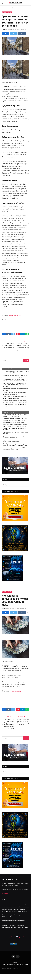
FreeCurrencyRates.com (9, 937)
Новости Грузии (6, 12)
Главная (14, 962)
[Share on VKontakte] (22, 33)
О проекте (5, 893)
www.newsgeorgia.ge (15, 315)
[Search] (28, 3)
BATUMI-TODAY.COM (11, 969)
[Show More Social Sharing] (27, 33)
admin (5, 29)
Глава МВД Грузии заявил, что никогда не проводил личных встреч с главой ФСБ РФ (23, 347)
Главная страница (6, 8)
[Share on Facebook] (5, 33)
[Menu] (3, 3)
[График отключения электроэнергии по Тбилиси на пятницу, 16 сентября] (15, 46)
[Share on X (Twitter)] (13, 33)
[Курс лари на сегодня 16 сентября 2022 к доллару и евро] (15, 625)
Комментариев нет (22, 29)
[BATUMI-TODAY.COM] (15, 3)
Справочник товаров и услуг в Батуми (15, 964)
